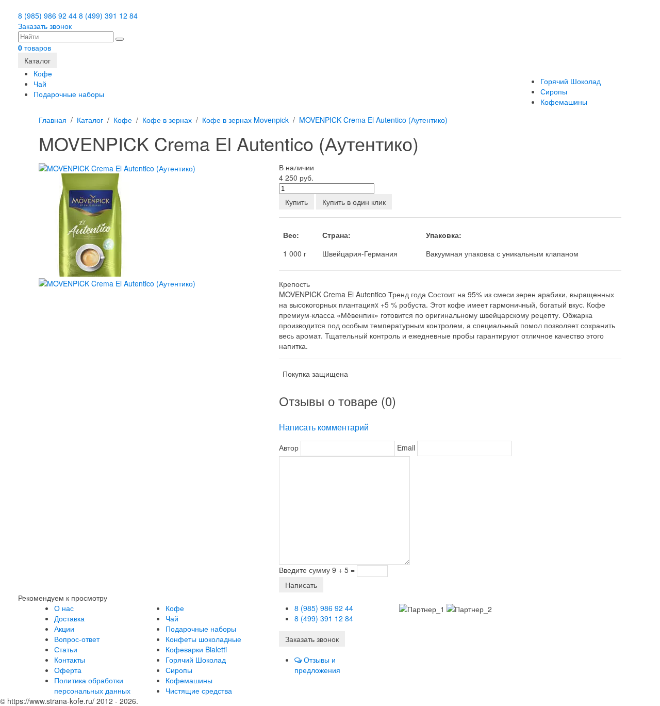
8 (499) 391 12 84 (108, 15)
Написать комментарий (324, 427)
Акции (64, 628)
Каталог (37, 60)
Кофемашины (563, 102)
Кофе (43, 73)
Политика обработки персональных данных (92, 685)
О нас (64, 608)
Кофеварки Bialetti (196, 649)
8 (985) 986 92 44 (47, 15)
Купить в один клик (354, 202)
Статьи (65, 649)
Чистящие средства (199, 690)
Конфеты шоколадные (203, 639)
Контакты (69, 659)
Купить (296, 202)
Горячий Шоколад (570, 81)
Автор (289, 447)
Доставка (69, 618)
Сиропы (553, 91)
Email (406, 447)
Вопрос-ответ (77, 639)
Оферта (67, 670)
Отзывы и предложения (317, 664)
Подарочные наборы (69, 94)
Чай (40, 83)
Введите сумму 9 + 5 (314, 570)
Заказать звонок (45, 26)
